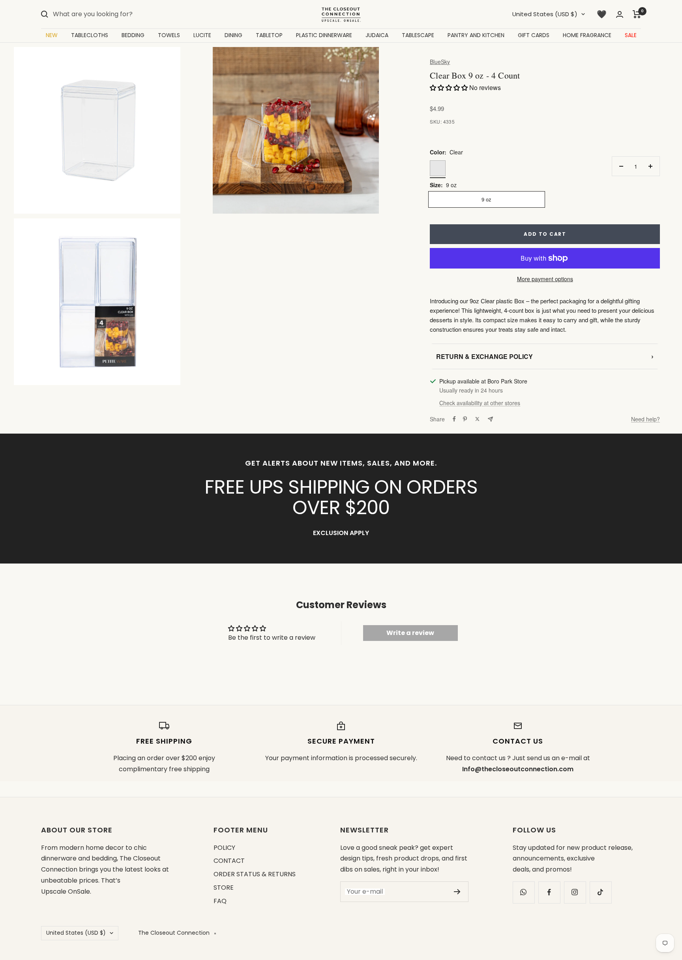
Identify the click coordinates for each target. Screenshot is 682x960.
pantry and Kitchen (476, 35)
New (52, 35)
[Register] (457, 891)
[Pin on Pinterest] (465, 419)
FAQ (220, 901)
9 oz (486, 199)
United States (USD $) (544, 14)
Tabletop (269, 35)
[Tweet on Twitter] (477, 419)
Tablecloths (89, 35)
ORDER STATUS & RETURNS (255, 874)
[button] (449, 87)
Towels (169, 35)
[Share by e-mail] (490, 419)
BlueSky (440, 61)
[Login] (619, 14)
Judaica (376, 35)
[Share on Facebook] (454, 419)
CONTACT (229, 860)
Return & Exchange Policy (545, 356)
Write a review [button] (410, 632)
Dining (233, 35)
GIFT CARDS (533, 35)
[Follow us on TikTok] (600, 892)
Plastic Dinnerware (324, 35)
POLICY (224, 847)
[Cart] (637, 14)
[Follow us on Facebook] (549, 892)
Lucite (202, 35)
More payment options (545, 279)
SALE (631, 35)
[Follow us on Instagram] (575, 892)
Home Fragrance (587, 35)
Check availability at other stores (479, 403)
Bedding (133, 35)
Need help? (645, 419)
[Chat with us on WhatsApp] (523, 892)
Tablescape (418, 35)
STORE (224, 887)
